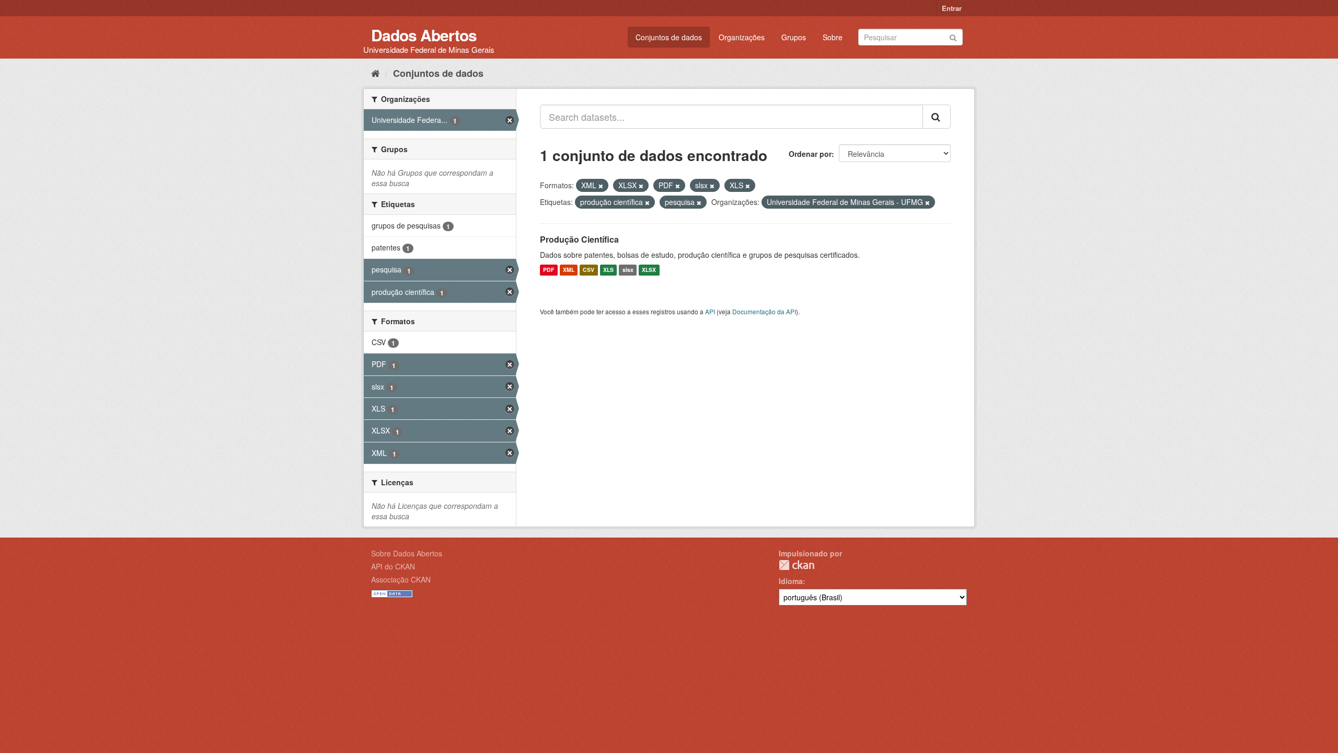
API (710, 311)
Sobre (833, 37)
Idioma (791, 581)
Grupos (793, 37)
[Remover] (600, 185)
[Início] (375, 72)
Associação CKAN (401, 579)
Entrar (952, 8)
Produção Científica (579, 239)
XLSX (649, 270)
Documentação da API (764, 311)
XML (568, 270)
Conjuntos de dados (669, 37)
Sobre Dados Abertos (406, 553)
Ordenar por (810, 154)
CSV (588, 270)
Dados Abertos (424, 35)
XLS (608, 270)
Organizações (742, 37)
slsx (627, 270)
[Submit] (953, 36)
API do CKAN (393, 566)
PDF (548, 270)
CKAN (796, 565)
